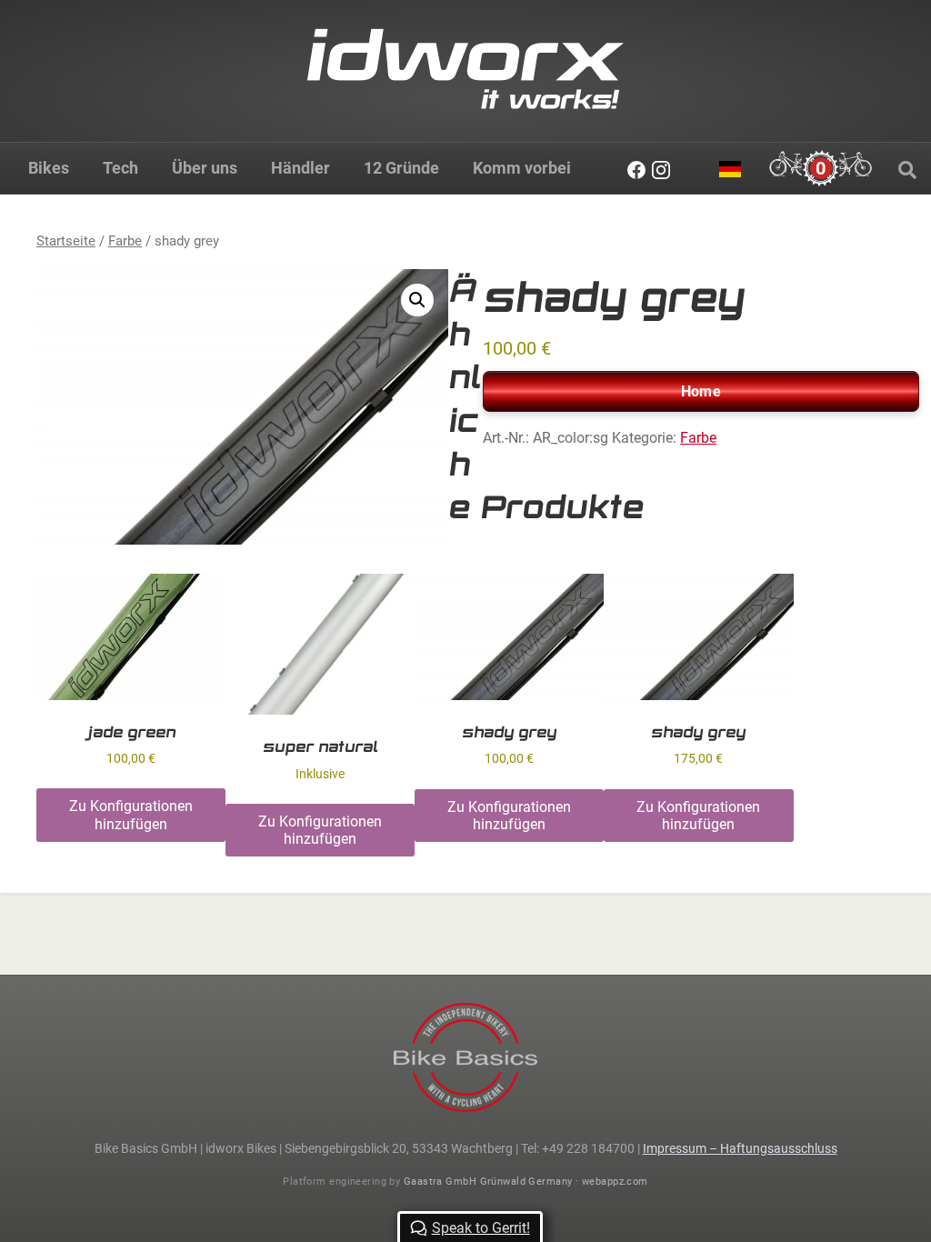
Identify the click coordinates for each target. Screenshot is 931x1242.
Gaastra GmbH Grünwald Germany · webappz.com (526, 1181)
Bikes (48, 167)
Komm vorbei (522, 167)
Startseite (65, 241)
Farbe (125, 241)
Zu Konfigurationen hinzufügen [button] (131, 814)
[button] (417, 300)
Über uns (204, 167)
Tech (120, 167)
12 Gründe (401, 167)
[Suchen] (907, 170)
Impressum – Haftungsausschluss (740, 1148)
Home (701, 391)
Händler (300, 167)
